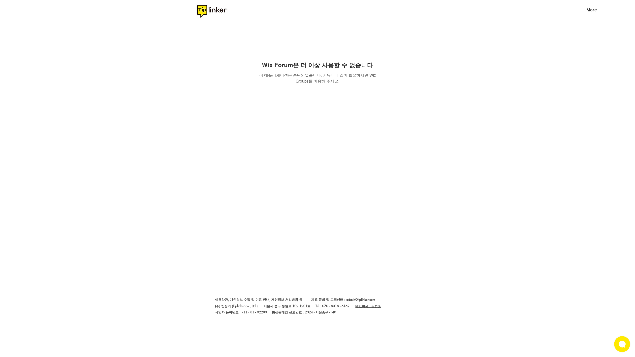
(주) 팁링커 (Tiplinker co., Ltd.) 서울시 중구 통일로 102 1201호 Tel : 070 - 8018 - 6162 (285, 306)
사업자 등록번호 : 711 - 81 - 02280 (241, 312)
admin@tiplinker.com (360, 299)
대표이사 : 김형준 (368, 306)
